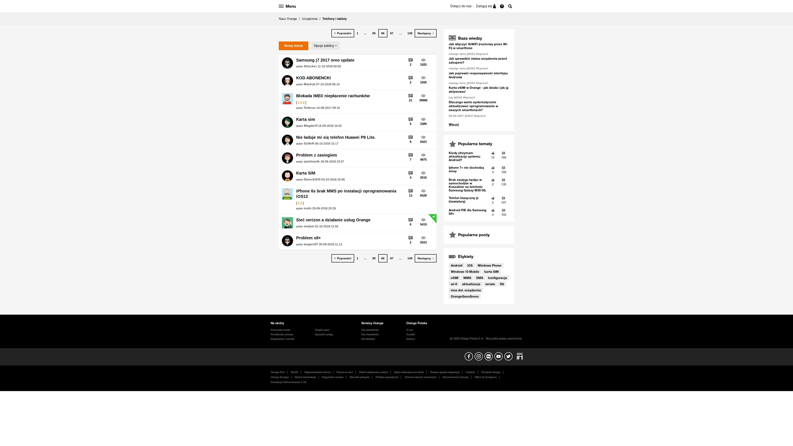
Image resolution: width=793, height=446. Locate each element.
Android (456, 265)
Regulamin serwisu (333, 377)
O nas (409, 330)
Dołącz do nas (460, 6)
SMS (479, 278)
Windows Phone (489, 265)
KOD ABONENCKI (313, 78)
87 (391, 33)
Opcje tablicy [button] (324, 45)
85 (374, 33)
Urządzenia (309, 18)
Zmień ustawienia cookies (373, 372)
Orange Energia (280, 377)
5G (502, 284)
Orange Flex (278, 372)
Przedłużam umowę (282, 334)
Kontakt (410, 334)
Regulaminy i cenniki (282, 339)
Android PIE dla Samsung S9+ (467, 211)
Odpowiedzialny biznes (317, 372)
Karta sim (305, 119)
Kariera (410, 339)
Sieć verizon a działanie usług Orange (333, 220)
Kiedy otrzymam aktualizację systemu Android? (464, 156)
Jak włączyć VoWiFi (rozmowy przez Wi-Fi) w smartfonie (478, 46)
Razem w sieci (345, 372)
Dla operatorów (370, 330)
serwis (490, 284)
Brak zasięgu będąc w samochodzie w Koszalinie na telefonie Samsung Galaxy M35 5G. (467, 185)
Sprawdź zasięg (324, 334)
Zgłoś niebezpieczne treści (409, 372)
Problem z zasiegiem (316, 155)
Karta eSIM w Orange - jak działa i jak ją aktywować (478, 89)
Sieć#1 (294, 372)
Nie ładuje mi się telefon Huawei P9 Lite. (336, 137)
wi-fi (454, 284)
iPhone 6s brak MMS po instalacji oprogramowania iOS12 (346, 194)
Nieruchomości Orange (456, 377)
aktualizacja (471, 284)
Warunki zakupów (360, 377)
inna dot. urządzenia (466, 290)
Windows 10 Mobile (465, 271)
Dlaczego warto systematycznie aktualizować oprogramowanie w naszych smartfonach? (473, 106)
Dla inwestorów (370, 334)
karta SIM (491, 271)
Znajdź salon (322, 330)
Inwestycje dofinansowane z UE (288, 382)
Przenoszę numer (281, 330)
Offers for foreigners (486, 377)
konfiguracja (497, 278)
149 (409, 33)
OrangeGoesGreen (465, 296)
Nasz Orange (288, 18)
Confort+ (470, 372)
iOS (470, 265)
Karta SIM (305, 173)
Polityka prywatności (387, 377)
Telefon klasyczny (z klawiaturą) (463, 199)
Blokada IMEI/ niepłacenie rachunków (333, 96)
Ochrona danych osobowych (421, 377)
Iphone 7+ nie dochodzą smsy (466, 169)
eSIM (454, 278)
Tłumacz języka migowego (445, 372)
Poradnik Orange (491, 372)
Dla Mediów (368, 339)
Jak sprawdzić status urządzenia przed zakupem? (478, 60)
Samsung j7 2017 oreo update (325, 60)
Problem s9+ (308, 238)
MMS (467, 278)
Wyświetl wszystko (454, 124)
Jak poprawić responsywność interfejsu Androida (478, 75)
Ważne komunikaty (305, 377)
